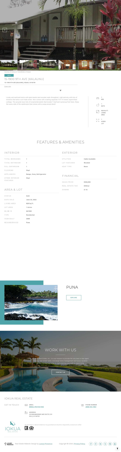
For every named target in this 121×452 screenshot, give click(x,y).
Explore (74, 297)
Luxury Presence (45, 444)
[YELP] (105, 444)
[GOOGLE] (110, 444)
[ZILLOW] (115, 444)
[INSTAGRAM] (95, 444)
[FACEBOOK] (91, 444)
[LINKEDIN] (100, 444)
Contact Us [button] (60, 372)
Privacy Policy (79, 444)
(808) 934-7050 (91, 407)
